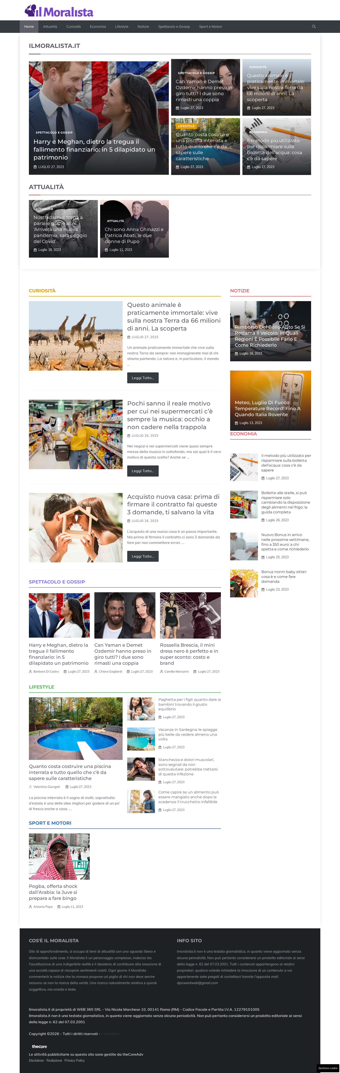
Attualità (50, 26)
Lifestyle (121, 26)
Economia (98, 26)
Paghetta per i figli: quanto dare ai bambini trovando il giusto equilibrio (189, 704)
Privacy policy (75, 1060)
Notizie (143, 26)
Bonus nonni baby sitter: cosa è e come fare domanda (284, 577)
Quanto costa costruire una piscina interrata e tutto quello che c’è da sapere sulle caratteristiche (202, 146)
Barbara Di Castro (46, 671)
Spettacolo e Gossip (174, 26)
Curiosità (73, 26)
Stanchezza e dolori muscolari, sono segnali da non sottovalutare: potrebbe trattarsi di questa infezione (188, 767)
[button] (314, 26)
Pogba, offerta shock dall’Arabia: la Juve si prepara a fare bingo (53, 892)
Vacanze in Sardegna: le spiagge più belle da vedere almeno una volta (187, 734)
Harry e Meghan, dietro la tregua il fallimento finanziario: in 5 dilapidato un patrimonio (94, 149)
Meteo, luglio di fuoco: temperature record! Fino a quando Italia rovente (268, 408)
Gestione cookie (327, 1068)
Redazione (54, 1060)
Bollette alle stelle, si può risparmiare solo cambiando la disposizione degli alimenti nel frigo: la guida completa (285, 502)
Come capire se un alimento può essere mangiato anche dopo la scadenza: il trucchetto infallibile (188, 797)
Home (29, 26)
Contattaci (110, 1033)
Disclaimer (36, 1060)
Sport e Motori (210, 26)
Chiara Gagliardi (110, 671)
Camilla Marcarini (176, 671)
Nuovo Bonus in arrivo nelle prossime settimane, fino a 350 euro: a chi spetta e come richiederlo (285, 542)
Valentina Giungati (47, 787)
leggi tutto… (143, 377)
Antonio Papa (43, 906)
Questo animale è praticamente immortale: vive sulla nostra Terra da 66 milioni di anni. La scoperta (276, 87)
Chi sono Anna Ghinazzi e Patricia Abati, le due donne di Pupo (134, 235)
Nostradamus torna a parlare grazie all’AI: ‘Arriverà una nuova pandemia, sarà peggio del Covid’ (60, 229)
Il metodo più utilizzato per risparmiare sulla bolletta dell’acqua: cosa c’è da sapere (286, 462)
